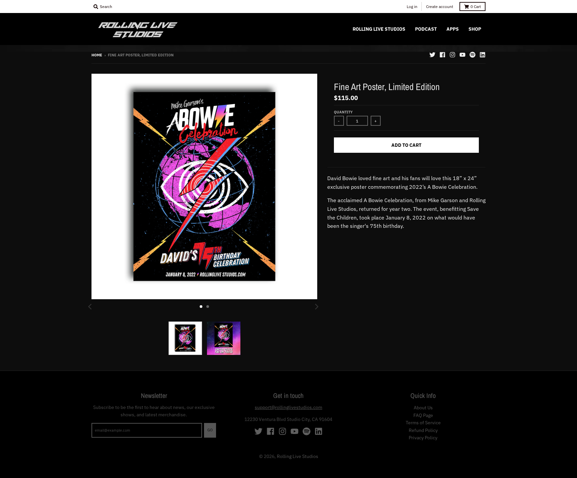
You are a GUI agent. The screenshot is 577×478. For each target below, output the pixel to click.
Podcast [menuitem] (426, 29)
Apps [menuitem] (452, 29)
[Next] (316, 306)
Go (210, 430)
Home (96, 55)
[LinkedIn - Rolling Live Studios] (482, 55)
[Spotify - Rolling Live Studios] (472, 55)
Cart (475, 6)
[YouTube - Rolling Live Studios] (462, 55)
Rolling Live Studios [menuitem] (379, 29)
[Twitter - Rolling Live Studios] (432, 55)
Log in (412, 6)
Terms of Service (423, 423)
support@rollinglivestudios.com (288, 407)
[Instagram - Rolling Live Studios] (452, 55)
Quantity (343, 112)
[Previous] (90, 306)
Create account (439, 6)
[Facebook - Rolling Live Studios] (442, 55)
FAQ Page (423, 415)
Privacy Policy (423, 438)
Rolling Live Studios (297, 456)
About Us (423, 408)
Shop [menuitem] (474, 29)
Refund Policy (423, 430)
